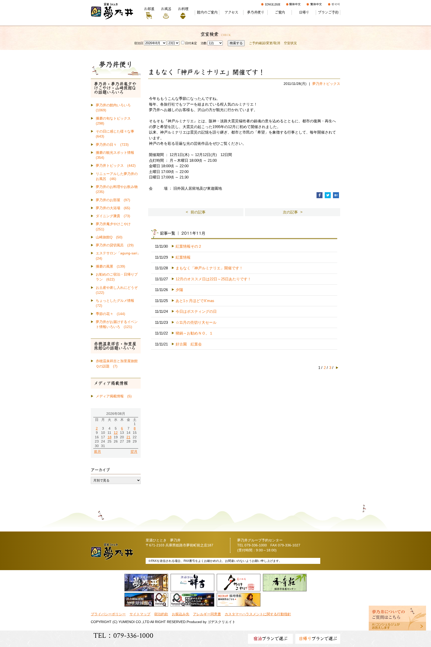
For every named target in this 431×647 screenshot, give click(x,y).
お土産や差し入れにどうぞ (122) (118, 290)
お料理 (183, 9)
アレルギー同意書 (207, 614)
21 (128, 437)
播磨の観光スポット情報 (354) (117, 155)
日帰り (304, 12)
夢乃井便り (255, 12)
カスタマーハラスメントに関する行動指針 (258, 614)
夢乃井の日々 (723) (112, 145)
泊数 (204, 43)
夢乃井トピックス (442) (116, 165)
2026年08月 (115, 414)
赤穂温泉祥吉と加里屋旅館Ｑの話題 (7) (117, 363)
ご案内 (280, 12)
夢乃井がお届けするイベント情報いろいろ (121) (117, 324)
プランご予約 (328, 12)
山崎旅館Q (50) (109, 237)
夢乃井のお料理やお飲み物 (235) (118, 189)
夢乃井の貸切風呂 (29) (115, 245)
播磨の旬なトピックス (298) (115, 121)
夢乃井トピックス (326, 84)
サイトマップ (139, 614)
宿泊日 (138, 43)
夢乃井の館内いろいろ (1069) (115, 107)
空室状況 (290, 43)
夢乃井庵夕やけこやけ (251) (115, 226)
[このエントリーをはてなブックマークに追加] (336, 195)
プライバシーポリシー (108, 614)
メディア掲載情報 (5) (114, 396)
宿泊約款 (161, 614)
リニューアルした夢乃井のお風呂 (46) (117, 176)
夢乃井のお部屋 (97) (113, 200)
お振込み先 (180, 614)
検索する (236, 43)
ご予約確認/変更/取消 (264, 43)
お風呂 (166, 9)
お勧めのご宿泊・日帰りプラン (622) (117, 277)
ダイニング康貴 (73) (113, 216)
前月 (97, 452)
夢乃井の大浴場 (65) (113, 208)
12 (116, 433)
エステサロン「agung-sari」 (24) (118, 255)
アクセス (231, 12)
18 (109, 437)
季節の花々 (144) (110, 314)
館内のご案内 (207, 12)
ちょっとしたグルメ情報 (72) (117, 303)
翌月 (133, 452)
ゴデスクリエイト (221, 622)
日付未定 (191, 43)
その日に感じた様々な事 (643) (117, 134)
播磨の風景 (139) (110, 266)
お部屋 (149, 9)
